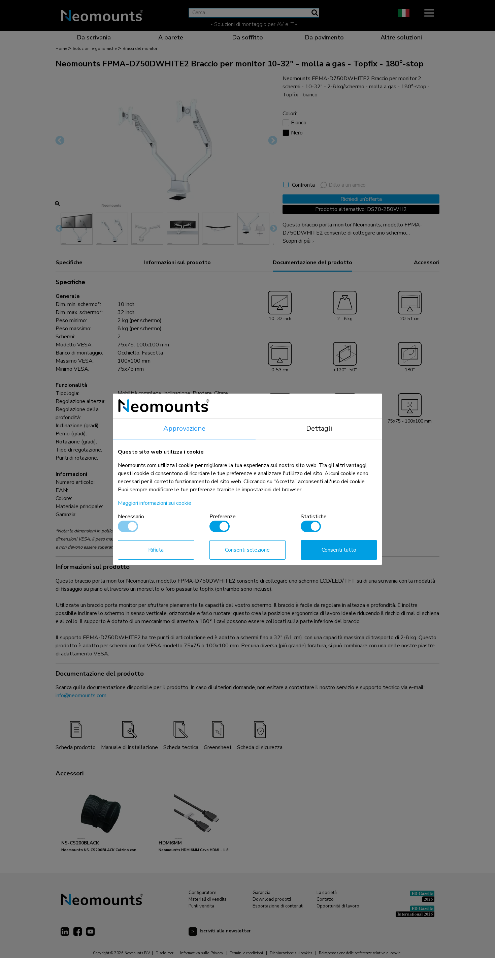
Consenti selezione (247, 550)
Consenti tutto (339, 550)
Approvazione (184, 428)
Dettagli (319, 428)
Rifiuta (156, 550)
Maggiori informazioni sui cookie (154, 503)
